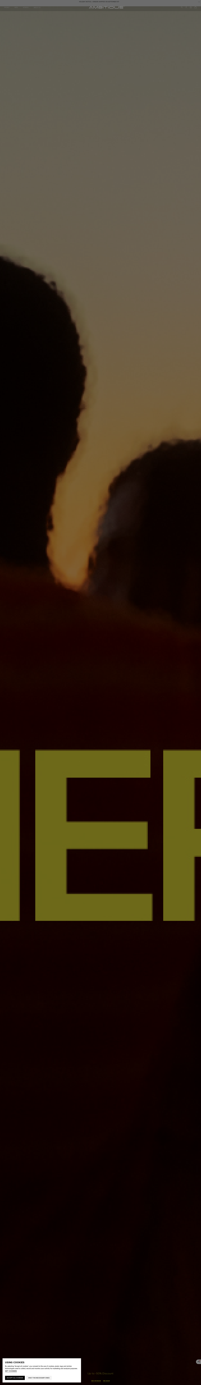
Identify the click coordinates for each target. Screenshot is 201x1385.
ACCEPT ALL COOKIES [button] (15, 1378)
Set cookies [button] (11, 1371)
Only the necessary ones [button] (39, 1378)
